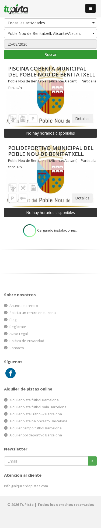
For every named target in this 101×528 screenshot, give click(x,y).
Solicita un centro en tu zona (32, 312)
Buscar (50, 54)
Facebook (10, 373)
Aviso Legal (18, 333)
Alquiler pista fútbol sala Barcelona (38, 407)
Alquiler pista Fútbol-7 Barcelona (35, 414)
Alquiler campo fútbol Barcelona (35, 428)
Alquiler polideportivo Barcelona (35, 435)
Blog (12, 319)
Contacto (16, 347)
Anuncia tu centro (23, 305)
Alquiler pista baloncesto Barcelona (38, 421)
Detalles (82, 118)
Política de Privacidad (26, 340)
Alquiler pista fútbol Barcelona (34, 399)
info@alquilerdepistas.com (26, 485)
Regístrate (17, 326)
